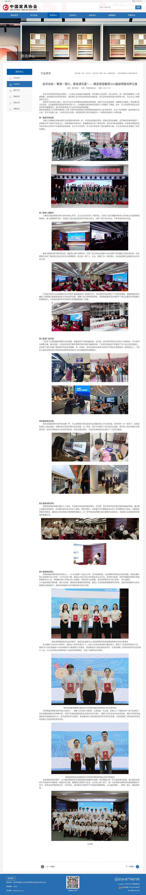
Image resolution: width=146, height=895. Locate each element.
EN (140, 1)
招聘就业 (16, 109)
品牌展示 (112, 15)
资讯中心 (53, 15)
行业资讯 (16, 84)
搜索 (138, 7)
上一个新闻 (49, 866)
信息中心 (73, 15)
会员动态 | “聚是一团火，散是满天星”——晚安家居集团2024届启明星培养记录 (116, 73)
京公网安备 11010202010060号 (131, 887)
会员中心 (92, 15)
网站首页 (14, 15)
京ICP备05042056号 (134, 890)
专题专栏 (131, 15)
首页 (83, 73)
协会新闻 (16, 78)
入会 (137, 1)
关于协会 (34, 15)
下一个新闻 (130, 866)
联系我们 (11, 878)
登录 (133, 1)
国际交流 (16, 90)
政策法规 (16, 102)
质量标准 (16, 96)
